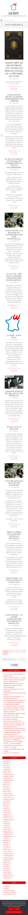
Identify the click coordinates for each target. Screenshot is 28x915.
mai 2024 (6, 788)
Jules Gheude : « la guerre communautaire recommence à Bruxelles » (14, 619)
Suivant (5, 653)
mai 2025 (6, 765)
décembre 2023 (8, 795)
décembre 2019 (8, 876)
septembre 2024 (8, 780)
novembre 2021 (8, 833)
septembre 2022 (8, 819)
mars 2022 (6, 827)
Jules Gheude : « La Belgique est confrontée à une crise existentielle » (14, 235)
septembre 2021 (8, 836)
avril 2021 (6, 846)
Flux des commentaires (10, 892)
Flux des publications (9, 890)
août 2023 (6, 801)
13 (24, 651)
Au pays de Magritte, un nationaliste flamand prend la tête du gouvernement (14, 163)
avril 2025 (6, 767)
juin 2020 (6, 864)
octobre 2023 (7, 797)
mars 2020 (6, 870)
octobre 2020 (7, 857)
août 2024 (6, 782)
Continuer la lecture (14, 87)
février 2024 (7, 791)
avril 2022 (6, 825)
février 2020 (7, 872)
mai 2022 (6, 823)
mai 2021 (6, 844)
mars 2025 (6, 769)
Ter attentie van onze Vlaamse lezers (14, 717)
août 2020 (6, 861)
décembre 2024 (8, 774)
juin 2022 (6, 821)
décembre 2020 (8, 853)
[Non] (26, 907)
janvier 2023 (7, 814)
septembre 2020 (8, 859)
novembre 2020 (8, 855)
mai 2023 (6, 806)
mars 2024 (6, 789)
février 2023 (7, 812)
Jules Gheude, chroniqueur (10, 719)
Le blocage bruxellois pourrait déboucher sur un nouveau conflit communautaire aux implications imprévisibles (14, 702)
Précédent (6, 651)
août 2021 (6, 838)
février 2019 (7, 878)
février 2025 (7, 771)
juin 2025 (6, 763)
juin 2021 (6, 842)
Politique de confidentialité (14, 912)
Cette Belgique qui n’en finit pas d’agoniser (14, 483)
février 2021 (7, 849)
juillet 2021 (6, 840)
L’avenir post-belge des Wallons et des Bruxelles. (14, 394)
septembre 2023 (8, 799)
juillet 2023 (6, 803)
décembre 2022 (8, 816)
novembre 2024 (8, 776)
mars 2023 (6, 810)
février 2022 (7, 829)
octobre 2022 (7, 818)
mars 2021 (6, 848)
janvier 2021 (7, 851)
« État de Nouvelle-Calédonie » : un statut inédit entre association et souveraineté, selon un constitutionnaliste (15, 679)
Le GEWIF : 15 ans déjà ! (10, 747)
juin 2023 (6, 804)
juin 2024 (6, 786)
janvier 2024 (7, 793)
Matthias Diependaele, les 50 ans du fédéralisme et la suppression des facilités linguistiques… (13, 685)
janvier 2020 (7, 874)
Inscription (6, 886)
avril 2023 (6, 808)
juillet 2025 (6, 761)
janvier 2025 (7, 773)
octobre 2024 (7, 778)
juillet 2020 (6, 863)
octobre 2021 (7, 834)
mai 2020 (6, 866)
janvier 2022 (7, 831)
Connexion (6, 888)
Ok (10, 909)
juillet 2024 (6, 784)
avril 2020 (6, 868)
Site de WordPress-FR (10, 894)
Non (17, 909)
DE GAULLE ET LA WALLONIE (11, 753)
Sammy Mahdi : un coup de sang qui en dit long (14, 580)
